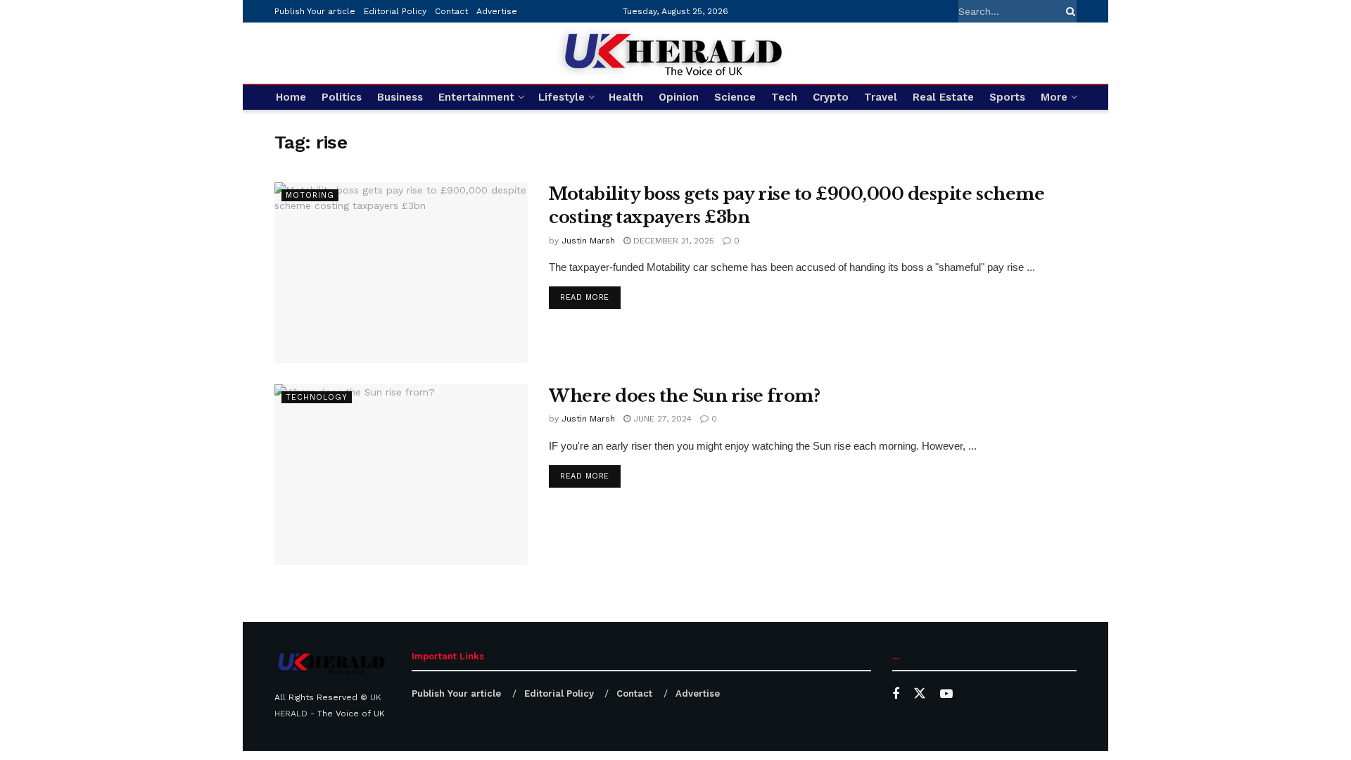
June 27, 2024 (661, 419)
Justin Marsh (588, 241)
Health (626, 97)
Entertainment (476, 97)
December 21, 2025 (672, 241)
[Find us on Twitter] (919, 693)
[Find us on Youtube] (946, 694)
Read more (590, 297)
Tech (784, 97)
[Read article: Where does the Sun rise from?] (401, 474)
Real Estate (943, 97)
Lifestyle (561, 97)
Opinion (679, 97)
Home (291, 97)
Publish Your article (314, 11)
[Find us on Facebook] (895, 694)
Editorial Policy (395, 11)
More (1054, 97)
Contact (451, 11)
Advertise (496, 11)
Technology (317, 397)
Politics (342, 97)
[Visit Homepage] (675, 53)
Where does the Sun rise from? (684, 396)
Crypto (831, 97)
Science (735, 97)
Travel (880, 97)
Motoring (310, 195)
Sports (1007, 97)
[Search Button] (1068, 11)
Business (400, 97)
